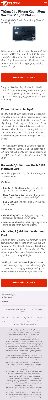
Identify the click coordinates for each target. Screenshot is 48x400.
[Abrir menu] (45, 3)
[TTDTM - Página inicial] (10, 3)
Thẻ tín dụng (7, 297)
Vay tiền (5, 301)
